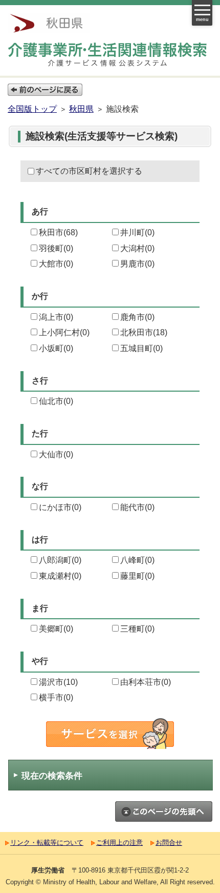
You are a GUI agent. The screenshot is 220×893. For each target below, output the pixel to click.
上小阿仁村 (64, 332)
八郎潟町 (60, 560)
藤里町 (137, 576)
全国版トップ (32, 109)
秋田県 (81, 109)
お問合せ (169, 842)
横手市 (56, 697)
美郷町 (56, 628)
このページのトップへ (163, 811)
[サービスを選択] (110, 733)
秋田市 (58, 232)
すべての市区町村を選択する (89, 171)
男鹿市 (137, 263)
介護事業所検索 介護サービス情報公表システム (110, 55)
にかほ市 (60, 507)
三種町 (137, 628)
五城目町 (141, 348)
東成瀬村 (60, 576)
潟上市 (56, 317)
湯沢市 (58, 682)
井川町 (137, 232)
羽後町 (56, 248)
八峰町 (137, 560)
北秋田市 (143, 332)
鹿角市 (137, 317)
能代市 (137, 507)
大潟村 (137, 248)
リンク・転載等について (46, 842)
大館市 (56, 263)
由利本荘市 (145, 682)
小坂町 (56, 348)
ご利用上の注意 (119, 842)
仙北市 (56, 401)
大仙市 (56, 454)
